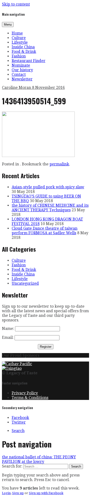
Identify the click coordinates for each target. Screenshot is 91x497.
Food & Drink (24, 51)
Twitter (19, 422)
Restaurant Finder (28, 60)
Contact (19, 74)
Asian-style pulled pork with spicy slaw (48, 187)
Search (18, 430)
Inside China (23, 47)
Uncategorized (25, 283)
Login (6, 493)
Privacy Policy (25, 393)
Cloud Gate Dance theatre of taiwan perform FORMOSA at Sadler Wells (44, 230)
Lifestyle (20, 42)
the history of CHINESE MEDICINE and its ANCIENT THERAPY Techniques (50, 207)
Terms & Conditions (30, 397)
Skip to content (16, 4)
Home (17, 33)
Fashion (19, 56)
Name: (8, 328)
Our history (22, 70)
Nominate (21, 65)
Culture (19, 38)
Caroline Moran (17, 87)
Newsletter (22, 79)
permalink (59, 164)
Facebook (20, 417)
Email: (8, 337)
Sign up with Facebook (46, 493)
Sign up (18, 493)
